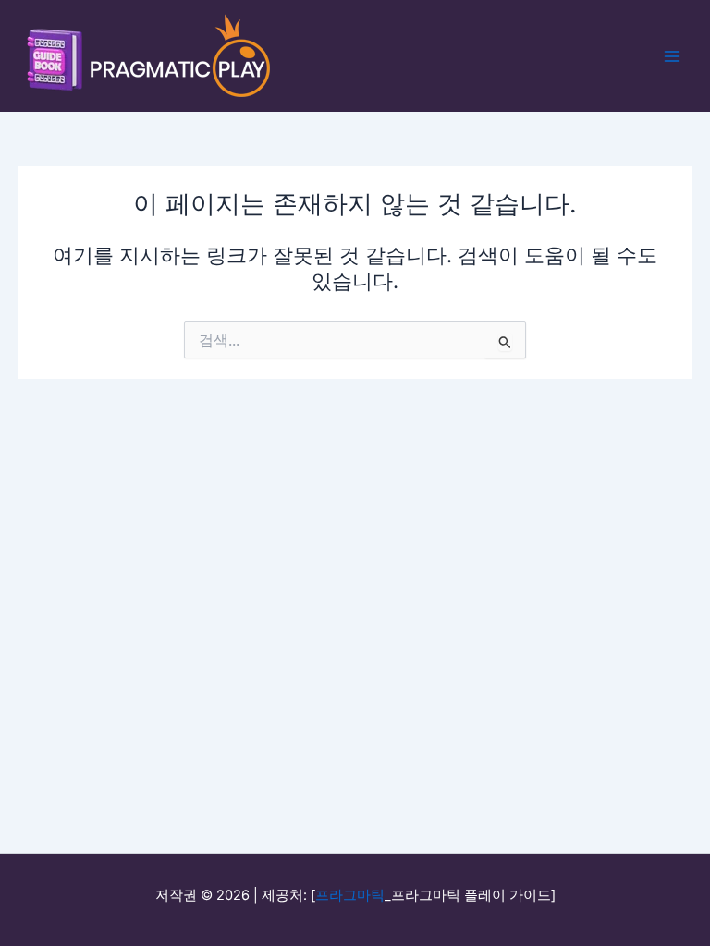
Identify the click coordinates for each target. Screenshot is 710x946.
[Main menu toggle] (672, 56)
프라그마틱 (350, 895)
